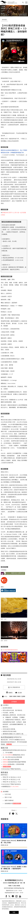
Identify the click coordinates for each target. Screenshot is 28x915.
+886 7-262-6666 (14, 885)
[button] (23, 2)
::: (0, 6)
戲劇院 (10, 692)
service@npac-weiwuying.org (14, 888)
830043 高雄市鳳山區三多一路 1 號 (14, 883)
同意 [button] (14, 912)
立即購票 (14, 701)
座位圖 (20, 692)
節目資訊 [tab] (4, 19)
